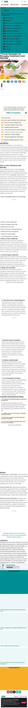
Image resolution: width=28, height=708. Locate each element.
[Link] (13, 567)
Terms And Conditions (8, 700)
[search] (22, 1)
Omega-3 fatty (3, 256)
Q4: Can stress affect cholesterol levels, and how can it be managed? (13, 422)
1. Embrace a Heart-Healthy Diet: (13, 25)
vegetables (13, 174)
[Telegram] (18, 567)
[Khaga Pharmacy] (6, 1)
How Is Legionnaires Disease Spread (9, 645)
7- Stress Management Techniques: (14, 41)
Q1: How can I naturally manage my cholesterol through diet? (13, 399)
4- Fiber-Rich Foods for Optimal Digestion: (16, 33)
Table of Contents (9, 18)
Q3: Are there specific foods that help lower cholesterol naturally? (13, 418)
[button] (4, 81)
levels (14, 394)
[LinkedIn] (26, 696)
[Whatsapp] (17, 567)
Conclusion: (7, 49)
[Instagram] (16, 567)
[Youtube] (8, 692)
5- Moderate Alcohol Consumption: (14, 36)
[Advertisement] (12, 101)
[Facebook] (15, 567)
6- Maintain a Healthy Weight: (13, 38)
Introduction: (8, 20)
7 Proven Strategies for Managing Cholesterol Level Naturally (13, 14)
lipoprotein (2, 275)
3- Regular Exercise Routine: (12, 31)
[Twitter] (17, 692)
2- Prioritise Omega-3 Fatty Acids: (14, 28)
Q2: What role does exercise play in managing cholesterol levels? (13, 414)
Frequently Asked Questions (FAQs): (13, 44)
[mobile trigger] (2, 1)
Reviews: (7, 46)
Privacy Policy (16, 699)
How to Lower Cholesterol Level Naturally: (15, 23)
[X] (22, 696)
